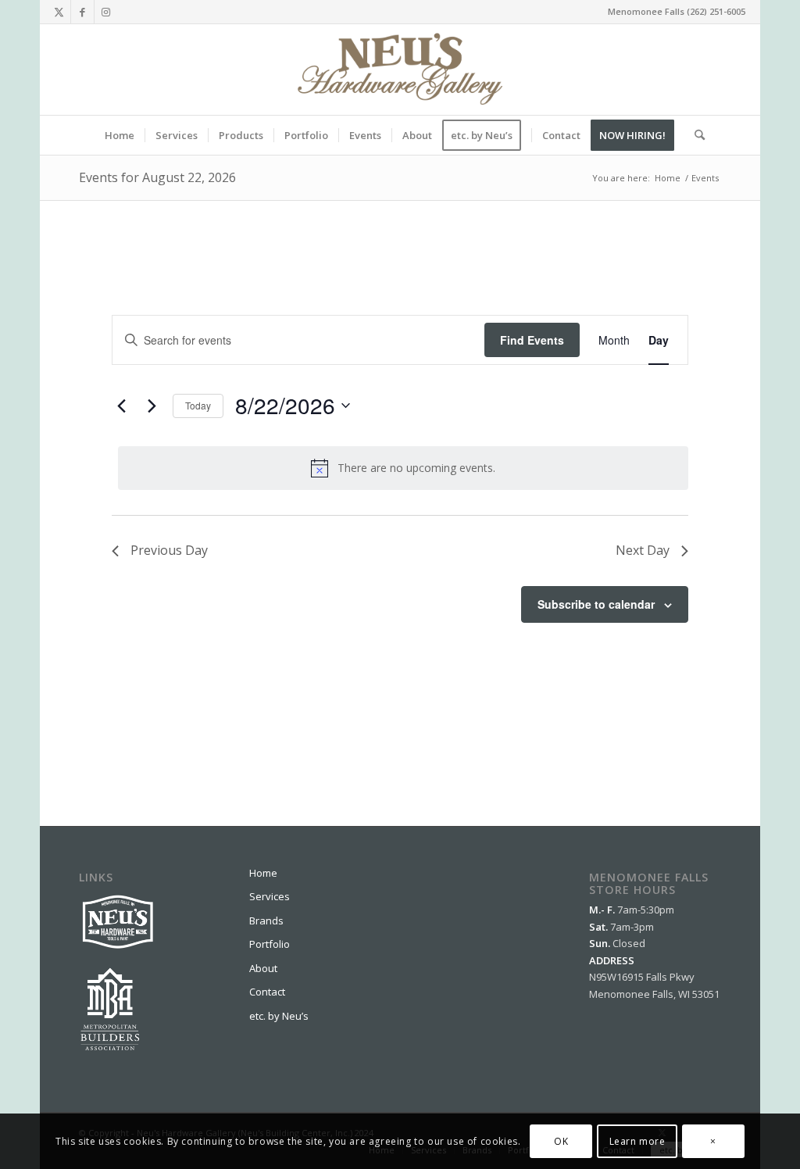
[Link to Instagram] (106, 11)
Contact (267, 992)
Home (263, 873)
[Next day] (151, 405)
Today (198, 405)
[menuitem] (120, 135)
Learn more (637, 1141)
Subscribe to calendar (596, 604)
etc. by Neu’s (279, 1016)
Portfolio (269, 944)
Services (269, 896)
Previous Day (169, 550)
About (263, 968)
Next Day (643, 550)
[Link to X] (59, 11)
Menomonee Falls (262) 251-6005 (676, 11)
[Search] (694, 135)
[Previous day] (121, 405)
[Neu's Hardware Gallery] (400, 69)
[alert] (403, 468)
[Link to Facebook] (82, 11)
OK (561, 1141)
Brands (266, 920)
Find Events (532, 340)
